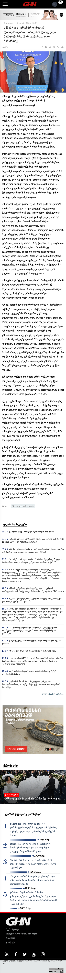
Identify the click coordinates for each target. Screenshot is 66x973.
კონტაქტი (10, 942)
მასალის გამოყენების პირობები (21, 933)
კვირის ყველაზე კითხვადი (23, 814)
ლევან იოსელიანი (24, 506)
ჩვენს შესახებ (12, 929)
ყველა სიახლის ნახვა (52, 694)
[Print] (62, 47)
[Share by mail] (54, 47)
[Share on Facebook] (42, 47)
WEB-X (54, 961)
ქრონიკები (10, 766)
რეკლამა (10, 938)
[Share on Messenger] (46, 47)
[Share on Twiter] (49, 47)
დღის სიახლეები (15, 524)
